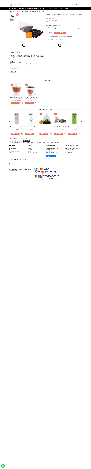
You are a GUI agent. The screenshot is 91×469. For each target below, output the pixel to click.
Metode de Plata (31, 148)
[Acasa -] (15, 4)
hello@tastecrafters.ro (71, 154)
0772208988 (69, 152)
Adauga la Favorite (50, 39)
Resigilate (36, 8)
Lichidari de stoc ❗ (44, 8)
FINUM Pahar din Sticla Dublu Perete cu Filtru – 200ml (31, 98)
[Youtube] (9, 163)
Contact (10, 152)
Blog (66, 8)
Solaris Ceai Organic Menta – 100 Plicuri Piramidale (46, 127)
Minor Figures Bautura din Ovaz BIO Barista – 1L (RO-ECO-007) (16, 127)
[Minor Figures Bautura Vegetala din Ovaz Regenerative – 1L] (74, 118)
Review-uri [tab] (18, 52)
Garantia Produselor (31, 149)
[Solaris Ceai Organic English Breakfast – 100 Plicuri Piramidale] (30, 27)
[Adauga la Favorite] (21, 103)
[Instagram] (9, 164)
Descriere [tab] (12, 52)
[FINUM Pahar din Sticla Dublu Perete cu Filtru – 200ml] (31, 89)
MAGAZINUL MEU (13, 145)
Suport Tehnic (61, 8)
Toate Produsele (13, 8)
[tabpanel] (30, 27)
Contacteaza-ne (52, 156)
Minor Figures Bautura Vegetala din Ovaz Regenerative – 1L (74, 127)
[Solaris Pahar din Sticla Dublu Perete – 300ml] (16, 89)
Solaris (47, 15)
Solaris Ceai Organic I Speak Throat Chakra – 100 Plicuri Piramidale (60, 127)
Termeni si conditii (12, 148)
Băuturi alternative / (17, 11)
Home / (11, 11)
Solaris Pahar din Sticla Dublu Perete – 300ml (16, 98)
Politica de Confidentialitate (14, 151)
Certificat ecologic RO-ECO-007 (14, 154)
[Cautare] (50, 5)
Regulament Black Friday (32, 152)
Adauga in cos (59, 32)
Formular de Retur (31, 151)
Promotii (21, 8)
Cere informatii (60, 39)
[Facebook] (9, 161)
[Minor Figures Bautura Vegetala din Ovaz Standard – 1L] (31, 118)
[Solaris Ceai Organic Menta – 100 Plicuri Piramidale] (45, 118)
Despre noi (11, 149)
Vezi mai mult (13, 71)
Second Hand (53, 8)
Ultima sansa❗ (28, 8)
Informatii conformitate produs (16, 73)
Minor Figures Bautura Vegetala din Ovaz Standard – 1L (31, 127)
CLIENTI (29, 145)
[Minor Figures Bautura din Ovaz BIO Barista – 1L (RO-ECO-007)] (16, 118)
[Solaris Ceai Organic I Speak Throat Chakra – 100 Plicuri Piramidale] (60, 118)
